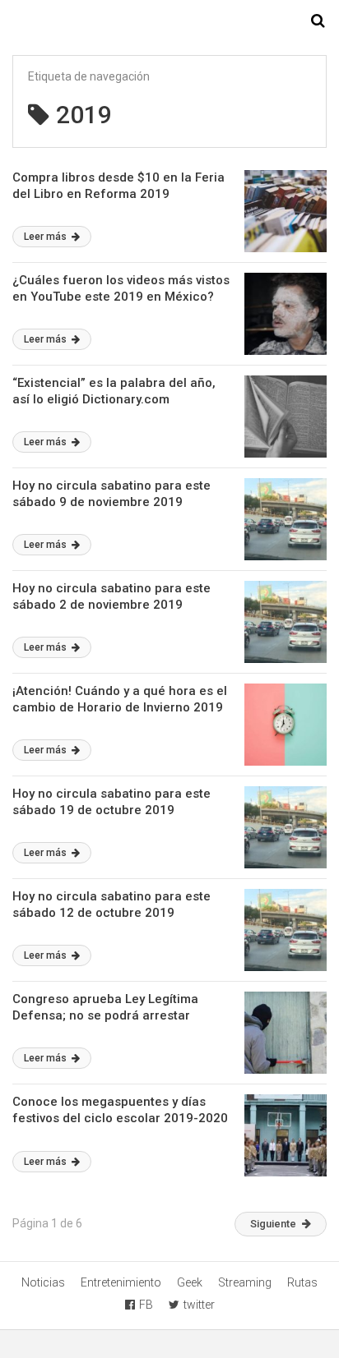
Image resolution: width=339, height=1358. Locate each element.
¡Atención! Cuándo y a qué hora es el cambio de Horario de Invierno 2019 (119, 699)
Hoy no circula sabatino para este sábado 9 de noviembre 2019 (111, 493)
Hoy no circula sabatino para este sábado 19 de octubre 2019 (111, 801)
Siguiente (273, 1224)
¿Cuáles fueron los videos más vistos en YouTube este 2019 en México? (121, 288)
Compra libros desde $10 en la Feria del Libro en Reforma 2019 (118, 185)
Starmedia (169, 21)
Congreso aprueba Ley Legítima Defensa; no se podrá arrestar (105, 1007)
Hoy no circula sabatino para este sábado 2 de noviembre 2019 (111, 596)
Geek (189, 1282)
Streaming (245, 1282)
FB (146, 1304)
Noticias (43, 1282)
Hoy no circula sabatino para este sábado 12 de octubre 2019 (111, 904)
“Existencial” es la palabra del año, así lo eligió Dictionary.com (114, 391)
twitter (199, 1304)
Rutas (302, 1282)
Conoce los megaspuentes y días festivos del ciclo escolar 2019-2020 (120, 1110)
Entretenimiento (121, 1282)
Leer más (46, 236)
